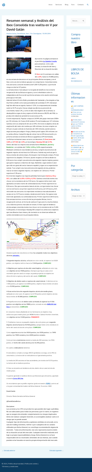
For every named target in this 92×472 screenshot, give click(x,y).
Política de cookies (31, 464)
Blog (66, 5)
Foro (72, 5)
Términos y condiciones (10, 466)
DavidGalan (21, 33)
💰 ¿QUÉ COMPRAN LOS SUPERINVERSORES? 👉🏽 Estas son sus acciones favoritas (77, 110)
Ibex (27, 33)
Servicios (58, 5)
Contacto (81, 5)
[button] (88, 5)
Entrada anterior (8, 450)
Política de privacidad (15, 464)
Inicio (50, 5)
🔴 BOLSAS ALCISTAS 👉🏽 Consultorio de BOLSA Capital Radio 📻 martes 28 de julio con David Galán (78, 136)
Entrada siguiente (57, 450)
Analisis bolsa (11, 33)
